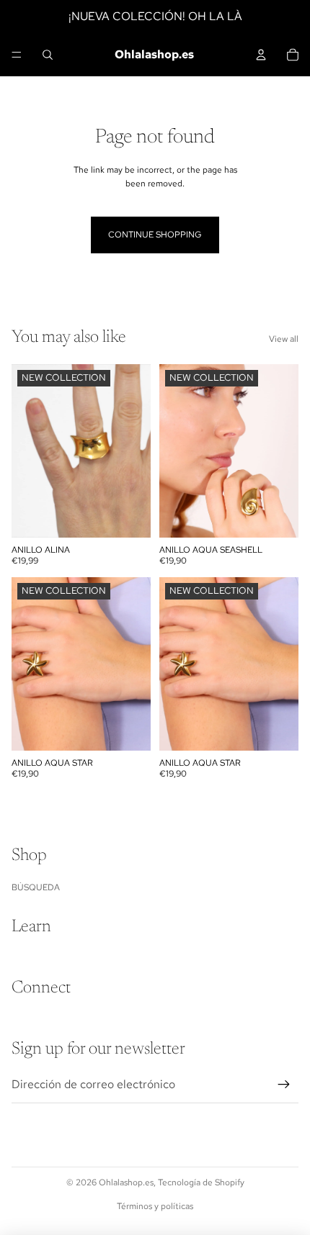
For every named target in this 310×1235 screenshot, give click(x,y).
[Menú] (16, 54)
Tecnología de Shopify (201, 1182)
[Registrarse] (284, 1084)
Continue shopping (155, 234)
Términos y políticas (155, 1206)
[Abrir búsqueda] (47, 55)
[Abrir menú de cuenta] (261, 55)
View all (283, 339)
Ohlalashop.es (126, 1182)
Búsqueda (36, 887)
